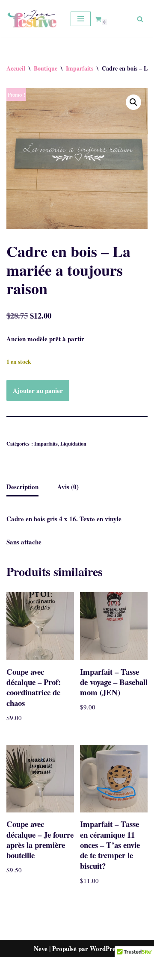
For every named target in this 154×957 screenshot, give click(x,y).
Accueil (15, 68)
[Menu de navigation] (81, 19)
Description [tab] (22, 486)
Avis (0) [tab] (68, 486)
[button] (133, 102)
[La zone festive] (32, 19)
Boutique (45, 68)
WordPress (105, 948)
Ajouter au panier (38, 390)
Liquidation (73, 443)
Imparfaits (79, 68)
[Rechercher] (140, 19)
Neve (40, 948)
